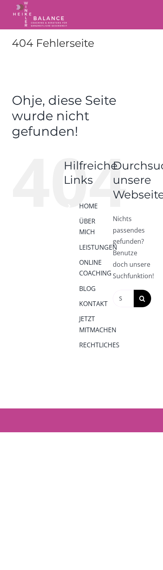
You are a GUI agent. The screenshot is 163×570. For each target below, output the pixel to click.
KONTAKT (93, 303)
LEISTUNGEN (98, 247)
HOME (88, 206)
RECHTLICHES (99, 345)
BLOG (87, 288)
